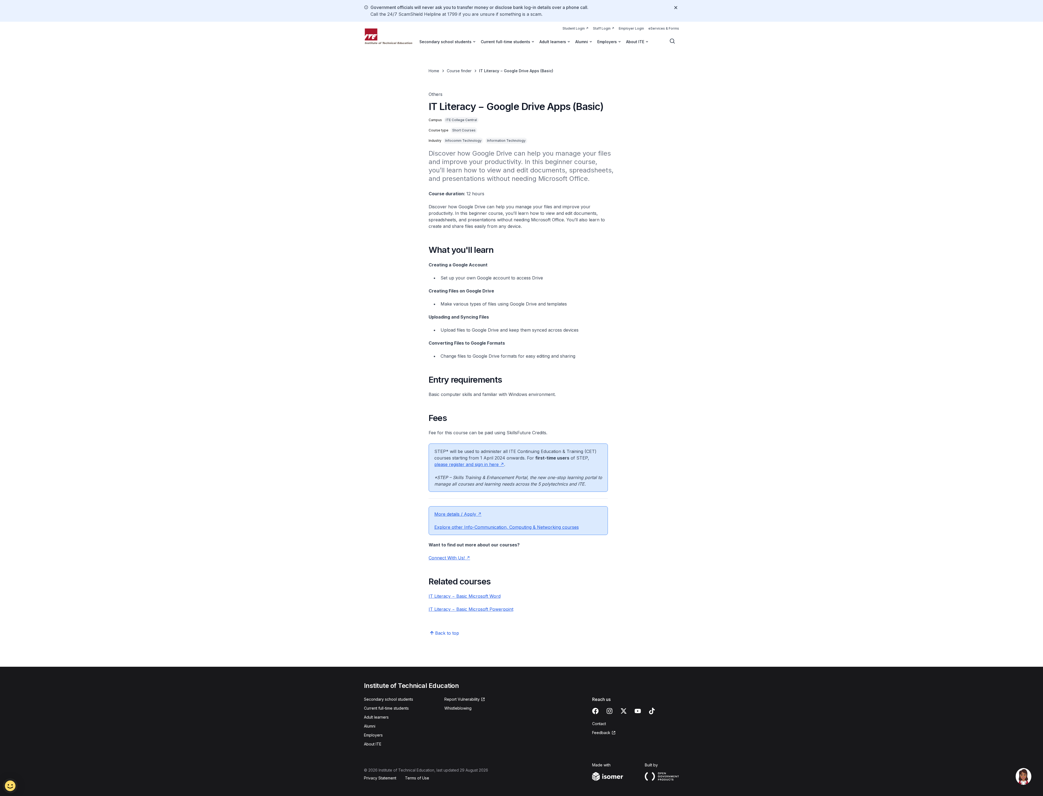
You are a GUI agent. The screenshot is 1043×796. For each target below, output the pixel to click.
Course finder (459, 70)
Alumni (369, 726)
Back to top (447, 633)
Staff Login (603, 28)
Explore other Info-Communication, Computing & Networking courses (506, 527)
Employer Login (631, 28)
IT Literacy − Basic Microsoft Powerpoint (471, 609)
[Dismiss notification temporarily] (675, 7)
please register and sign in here (469, 464)
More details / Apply (458, 514)
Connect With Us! (449, 558)
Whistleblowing (458, 708)
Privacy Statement (380, 778)
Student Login (576, 28)
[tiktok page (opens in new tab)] (652, 711)
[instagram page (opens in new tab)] (609, 711)
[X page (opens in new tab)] (623, 711)
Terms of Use (417, 778)
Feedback (604, 732)
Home (434, 70)
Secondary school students (388, 699)
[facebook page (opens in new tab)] (595, 711)
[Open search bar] (672, 41)
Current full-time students (386, 708)
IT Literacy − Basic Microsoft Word (465, 596)
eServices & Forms (663, 28)
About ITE (372, 744)
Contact (599, 723)
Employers (373, 735)
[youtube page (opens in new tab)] (637, 711)
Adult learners (376, 717)
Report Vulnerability (462, 699)
